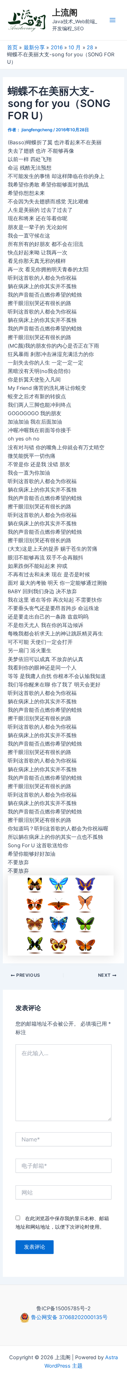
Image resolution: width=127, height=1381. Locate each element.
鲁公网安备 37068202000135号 (69, 1317)
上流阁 (65, 12)
